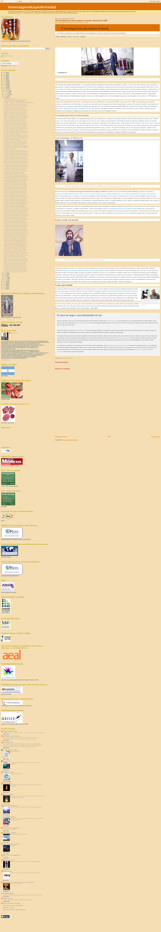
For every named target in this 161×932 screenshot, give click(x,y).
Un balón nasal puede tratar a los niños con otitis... (15, 217)
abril (5, 275)
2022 (4, 78)
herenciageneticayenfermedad (32, 7)
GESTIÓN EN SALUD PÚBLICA (11, 736)
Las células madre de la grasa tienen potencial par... (15, 200)
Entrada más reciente (61, 436)
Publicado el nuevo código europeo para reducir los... (16, 113)
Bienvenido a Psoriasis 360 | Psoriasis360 (14, 909)
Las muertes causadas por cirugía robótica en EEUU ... (16, 255)
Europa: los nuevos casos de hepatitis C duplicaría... (15, 249)
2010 (4, 287)
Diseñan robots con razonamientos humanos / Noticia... (16, 162)
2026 (4, 72)
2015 (4, 88)
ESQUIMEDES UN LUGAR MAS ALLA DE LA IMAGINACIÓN (18, 882)
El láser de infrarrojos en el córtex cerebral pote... (15, 264)
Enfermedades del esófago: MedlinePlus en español (15, 135)
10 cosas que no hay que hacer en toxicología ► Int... (16, 143)
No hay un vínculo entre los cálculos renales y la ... (15, 150)
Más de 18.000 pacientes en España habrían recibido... (16, 260)
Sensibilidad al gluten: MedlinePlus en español (14, 173)
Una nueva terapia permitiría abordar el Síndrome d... (16, 266)
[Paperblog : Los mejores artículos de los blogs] (5, 451)
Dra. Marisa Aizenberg (9, 816)
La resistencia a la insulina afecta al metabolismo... (15, 169)
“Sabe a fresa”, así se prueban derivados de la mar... (16, 191)
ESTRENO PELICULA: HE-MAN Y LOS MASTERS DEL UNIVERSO (25, 807)
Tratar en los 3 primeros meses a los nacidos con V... (16, 207)
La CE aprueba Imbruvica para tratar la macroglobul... (16, 179)
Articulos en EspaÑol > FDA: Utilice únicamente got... (16, 174)
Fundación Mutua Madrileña (95, 87)
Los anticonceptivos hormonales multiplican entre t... (15, 183)
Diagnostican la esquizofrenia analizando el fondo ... (15, 112)
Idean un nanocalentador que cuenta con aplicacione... (16, 117)
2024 (4, 75)
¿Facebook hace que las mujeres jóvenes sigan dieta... (16, 214)
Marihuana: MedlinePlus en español (12, 134)
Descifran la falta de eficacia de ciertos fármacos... (15, 119)
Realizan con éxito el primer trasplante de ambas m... (16, 125)
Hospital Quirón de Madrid (82, 330)
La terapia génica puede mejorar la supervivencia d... (16, 166)
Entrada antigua (155, 436)
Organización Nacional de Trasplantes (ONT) (76, 108)
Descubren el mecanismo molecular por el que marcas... (16, 202)
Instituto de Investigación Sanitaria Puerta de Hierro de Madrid (88, 191)
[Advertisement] (69, 422)
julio (5, 97)
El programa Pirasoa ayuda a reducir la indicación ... (15, 121)
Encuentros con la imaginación (11, 855)
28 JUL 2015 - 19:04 (79, 36)
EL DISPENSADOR (8, 742)
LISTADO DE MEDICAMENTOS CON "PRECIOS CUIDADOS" (17, 899)
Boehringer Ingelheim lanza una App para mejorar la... (16, 177)
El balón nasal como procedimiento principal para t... (15, 240)
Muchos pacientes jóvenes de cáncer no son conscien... (16, 215)
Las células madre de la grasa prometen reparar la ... (16, 226)
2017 (4, 86)
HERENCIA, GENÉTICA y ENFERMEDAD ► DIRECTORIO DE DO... (19, 102)
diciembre (6, 90)
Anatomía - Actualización (9, 98)
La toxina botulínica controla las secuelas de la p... (15, 251)
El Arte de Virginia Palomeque (11, 844)
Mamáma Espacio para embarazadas (13, 905)
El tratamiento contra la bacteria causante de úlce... (15, 268)
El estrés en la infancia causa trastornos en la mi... (15, 164)
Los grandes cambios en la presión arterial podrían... (15, 158)
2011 (4, 285)
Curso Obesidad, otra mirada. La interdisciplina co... (15, 213)
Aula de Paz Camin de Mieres (11, 805)
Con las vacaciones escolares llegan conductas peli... (16, 218)
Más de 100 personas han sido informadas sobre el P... (16, 210)
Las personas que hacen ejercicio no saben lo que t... (16, 224)
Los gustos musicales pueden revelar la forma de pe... (16, 222)
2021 (4, 80)
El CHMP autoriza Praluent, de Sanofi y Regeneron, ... (16, 271)
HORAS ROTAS (7, 783)
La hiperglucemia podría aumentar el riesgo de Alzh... (16, 157)
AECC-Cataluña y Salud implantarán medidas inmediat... (16, 176)
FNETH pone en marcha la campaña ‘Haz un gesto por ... (17, 230)
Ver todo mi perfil (5, 360)
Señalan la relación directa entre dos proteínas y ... (15, 108)
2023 (4, 77)
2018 (4, 84)
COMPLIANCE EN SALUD (16, 773)
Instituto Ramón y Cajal (126, 89)
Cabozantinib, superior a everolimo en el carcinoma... (16, 270)
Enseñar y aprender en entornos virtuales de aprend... (16, 147)
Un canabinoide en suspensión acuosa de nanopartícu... (16, 165)
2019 (4, 83)
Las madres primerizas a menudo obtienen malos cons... (16, 151)
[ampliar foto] (150, 293)
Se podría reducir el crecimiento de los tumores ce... (15, 244)
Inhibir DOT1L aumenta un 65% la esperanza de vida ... (16, 241)
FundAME (60, 96)
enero (5, 279)
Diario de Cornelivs (8, 794)
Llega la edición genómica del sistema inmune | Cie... (15, 188)
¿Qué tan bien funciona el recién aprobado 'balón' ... (15, 99)
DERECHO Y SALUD (8, 772)
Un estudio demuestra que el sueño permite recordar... (16, 225)
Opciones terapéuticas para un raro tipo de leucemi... (16, 194)
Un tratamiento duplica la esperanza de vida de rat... (15, 234)
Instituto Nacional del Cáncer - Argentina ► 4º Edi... (15, 142)
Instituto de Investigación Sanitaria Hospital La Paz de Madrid (81, 270)
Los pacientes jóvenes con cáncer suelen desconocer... (16, 168)
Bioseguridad (6, 761)
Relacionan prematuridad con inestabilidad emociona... (16, 245)
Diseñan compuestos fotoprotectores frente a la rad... (16, 232)
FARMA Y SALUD (7, 898)
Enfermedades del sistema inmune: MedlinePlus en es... (16, 138)
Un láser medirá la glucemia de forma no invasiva (15, 181)
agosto (5, 95)
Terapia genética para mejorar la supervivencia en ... (15, 247)
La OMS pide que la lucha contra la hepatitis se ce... (15, 236)
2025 (4, 74)
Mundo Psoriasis (7, 871)
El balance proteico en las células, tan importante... (15, 263)
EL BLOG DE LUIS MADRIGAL (11, 828)
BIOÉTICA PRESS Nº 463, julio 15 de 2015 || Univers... (16, 131)
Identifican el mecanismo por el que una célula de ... (15, 114)
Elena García (95, 125)
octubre (6, 93)
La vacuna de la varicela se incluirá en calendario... (15, 199)
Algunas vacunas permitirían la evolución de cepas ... (16, 258)
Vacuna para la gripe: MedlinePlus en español (14, 172)
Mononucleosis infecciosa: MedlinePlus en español (15, 140)
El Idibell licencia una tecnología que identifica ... (14, 206)
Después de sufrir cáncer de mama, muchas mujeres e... (17, 159)
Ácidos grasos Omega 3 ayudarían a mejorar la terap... (16, 252)
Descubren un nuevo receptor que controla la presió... (16, 184)
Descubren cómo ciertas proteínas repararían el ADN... (16, 196)
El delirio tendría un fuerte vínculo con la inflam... (14, 256)
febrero (6, 278)
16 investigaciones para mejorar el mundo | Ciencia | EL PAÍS (71, 22)
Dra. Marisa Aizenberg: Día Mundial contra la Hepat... (16, 185)
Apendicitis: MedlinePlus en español (12, 139)
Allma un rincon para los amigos (11, 903)
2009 (4, 288)
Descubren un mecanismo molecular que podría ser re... (16, 105)
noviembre (6, 91)
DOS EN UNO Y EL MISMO (9, 829)
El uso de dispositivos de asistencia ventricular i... (15, 129)
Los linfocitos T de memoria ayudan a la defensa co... (16, 127)
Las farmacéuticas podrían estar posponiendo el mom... (16, 155)
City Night (12, 845)
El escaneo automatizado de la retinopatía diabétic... (15, 203)
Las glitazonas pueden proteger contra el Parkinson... (16, 229)
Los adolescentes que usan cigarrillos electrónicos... (15, 153)
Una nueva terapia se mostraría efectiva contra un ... (16, 109)
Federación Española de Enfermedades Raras (117, 345)
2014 (4, 281)
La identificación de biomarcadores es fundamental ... (16, 123)
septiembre (6, 94)
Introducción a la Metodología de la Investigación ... (15, 189)
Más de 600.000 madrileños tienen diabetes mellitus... (16, 124)
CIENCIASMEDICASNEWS (10, 731)
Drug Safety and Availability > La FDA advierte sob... (15, 238)
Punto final (5, 856)
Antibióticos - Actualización (10, 149)
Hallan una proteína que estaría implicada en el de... (15, 267)
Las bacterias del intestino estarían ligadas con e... (15, 195)
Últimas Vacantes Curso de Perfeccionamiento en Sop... (16, 233)
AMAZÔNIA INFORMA (9, 893)
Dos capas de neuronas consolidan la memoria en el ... (16, 110)
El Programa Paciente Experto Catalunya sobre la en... (16, 128)
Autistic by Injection (8, 860)
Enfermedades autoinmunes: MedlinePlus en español (16, 136)
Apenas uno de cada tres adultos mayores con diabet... (16, 219)
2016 (4, 87)
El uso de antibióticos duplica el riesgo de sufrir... (15, 120)
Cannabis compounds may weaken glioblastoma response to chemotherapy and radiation (23, 732)
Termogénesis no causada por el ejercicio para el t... (15, 144)
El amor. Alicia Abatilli (14, 751)
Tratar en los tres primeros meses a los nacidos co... (16, 237)
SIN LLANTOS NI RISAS (16, 883)
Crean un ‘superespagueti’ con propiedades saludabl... (16, 211)
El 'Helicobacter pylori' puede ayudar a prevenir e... (15, 221)
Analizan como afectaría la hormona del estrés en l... (15, 192)
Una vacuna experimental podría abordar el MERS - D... (16, 198)
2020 (4, 81)
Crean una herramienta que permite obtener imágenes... (16, 116)
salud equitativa (15, 333)
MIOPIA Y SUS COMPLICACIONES (18, 834)
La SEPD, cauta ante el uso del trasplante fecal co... (15, 228)
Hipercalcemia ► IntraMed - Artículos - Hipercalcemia (16, 146)
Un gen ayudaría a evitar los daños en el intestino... (15, 106)
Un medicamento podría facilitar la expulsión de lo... (15, 101)
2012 (4, 284)
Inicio (109, 436)
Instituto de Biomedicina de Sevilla (121, 338)
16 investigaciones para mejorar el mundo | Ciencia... (16, 187)
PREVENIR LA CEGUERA (10, 832)
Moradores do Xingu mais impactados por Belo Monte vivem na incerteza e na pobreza (22, 895)
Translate (13, 65)
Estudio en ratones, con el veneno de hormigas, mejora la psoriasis (25, 872)
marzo (5, 277)
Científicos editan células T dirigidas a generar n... (15, 253)
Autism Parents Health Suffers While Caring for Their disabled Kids (25, 861)
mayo (5, 274)
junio (5, 273)
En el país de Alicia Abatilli (10, 750)
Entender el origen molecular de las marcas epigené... (16, 161)
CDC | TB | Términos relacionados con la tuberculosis (16, 132)
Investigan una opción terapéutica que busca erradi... (16, 104)
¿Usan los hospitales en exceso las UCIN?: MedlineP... (16, 154)
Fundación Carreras (111, 320)
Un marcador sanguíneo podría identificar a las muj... (16, 243)
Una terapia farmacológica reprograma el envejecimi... (16, 180)
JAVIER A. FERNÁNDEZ (61, 36)
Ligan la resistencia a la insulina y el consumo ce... (15, 248)
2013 (4, 282)
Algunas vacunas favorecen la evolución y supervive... (16, 170)
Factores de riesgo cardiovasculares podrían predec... (16, 259)
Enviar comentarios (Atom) (70, 440)
